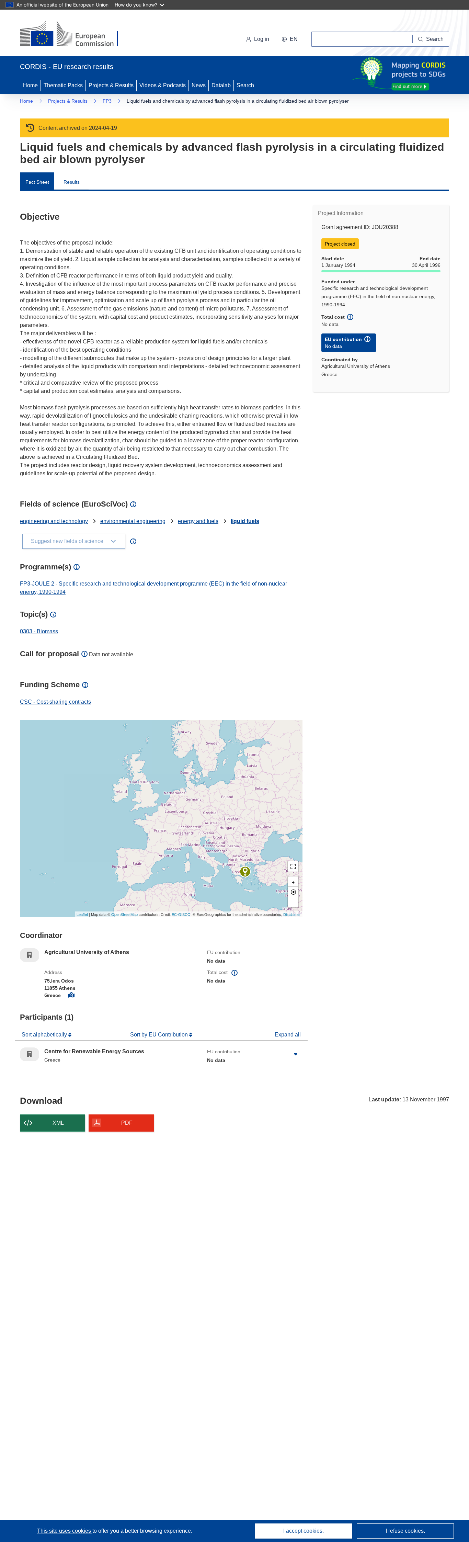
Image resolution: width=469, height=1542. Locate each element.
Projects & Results (111, 85)
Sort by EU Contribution (159, 1035)
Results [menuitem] (72, 182)
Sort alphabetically (45, 1035)
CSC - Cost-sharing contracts (55, 702)
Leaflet (82, 914)
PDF (127, 1123)
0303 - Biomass (39, 631)
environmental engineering (132, 521)
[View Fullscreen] (293, 866)
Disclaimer (292, 914)
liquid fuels (245, 521)
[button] (289, 39)
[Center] (293, 892)
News (199, 85)
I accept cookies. (303, 1531)
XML (58, 1123)
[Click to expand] (295, 1054)
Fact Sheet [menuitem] (37, 182)
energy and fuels (198, 521)
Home (30, 85)
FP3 (107, 101)
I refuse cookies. (405, 1531)
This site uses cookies (64, 1531)
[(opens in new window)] (75, 34)
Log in (261, 39)
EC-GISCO (181, 914)
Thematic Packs (63, 85)
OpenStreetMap (124, 914)
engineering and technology (54, 521)
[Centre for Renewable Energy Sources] (245, 871)
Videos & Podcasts (162, 85)
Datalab (221, 85)
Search (245, 85)
